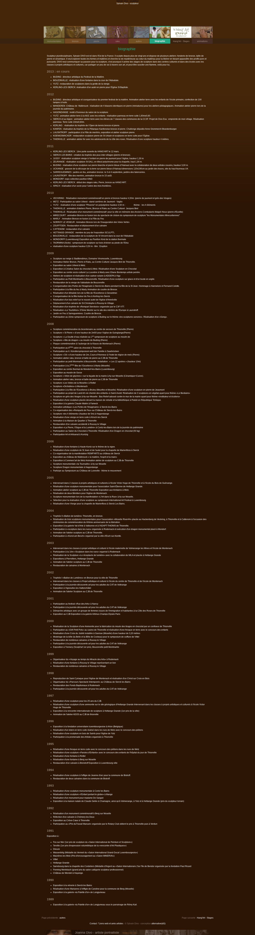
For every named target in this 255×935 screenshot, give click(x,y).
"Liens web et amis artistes (110, 923)
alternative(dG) (158, 923)
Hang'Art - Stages (180, 41)
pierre (92, 41)
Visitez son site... (130, 933)
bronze (72, 41)
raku (113, 41)
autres (135, 41)
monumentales (52, 41)
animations (199, 41)
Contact (93, 923)
